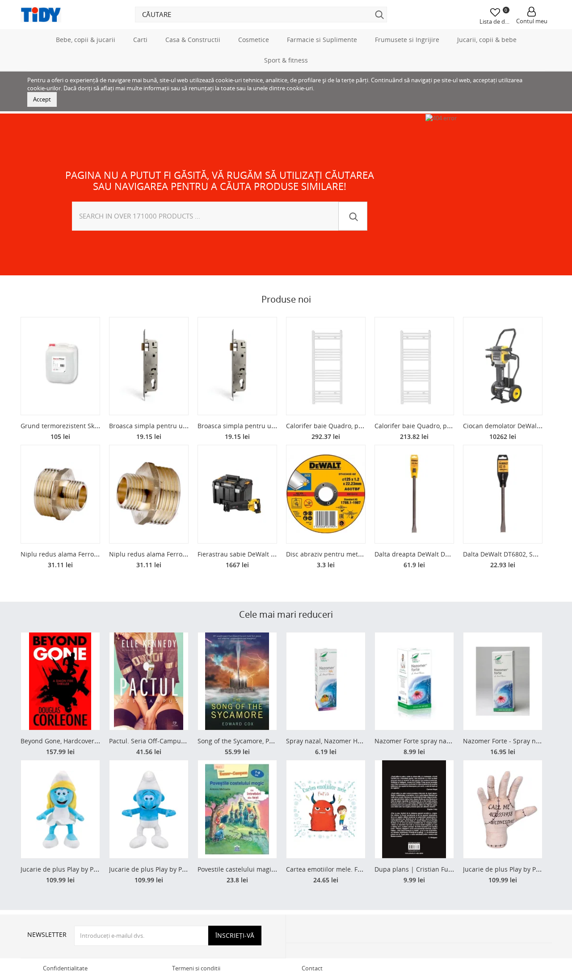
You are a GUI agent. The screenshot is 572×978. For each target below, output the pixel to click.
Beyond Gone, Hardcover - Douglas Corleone (87, 741)
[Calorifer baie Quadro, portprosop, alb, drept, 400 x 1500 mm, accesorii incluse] (414, 366)
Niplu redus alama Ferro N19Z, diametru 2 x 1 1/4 (183, 554)
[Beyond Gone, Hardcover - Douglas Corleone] (60, 681)
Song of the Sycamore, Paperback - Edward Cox (268, 741)
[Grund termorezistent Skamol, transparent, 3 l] (60, 366)
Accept (42, 99)
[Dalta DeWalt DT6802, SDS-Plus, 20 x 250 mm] (503, 494)
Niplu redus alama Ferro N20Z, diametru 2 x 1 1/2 (95, 554)
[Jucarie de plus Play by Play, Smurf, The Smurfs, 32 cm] (149, 809)
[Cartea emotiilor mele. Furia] (326, 809)
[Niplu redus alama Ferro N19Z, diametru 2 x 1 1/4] (149, 494)
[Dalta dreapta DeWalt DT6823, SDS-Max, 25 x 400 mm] (414, 494)
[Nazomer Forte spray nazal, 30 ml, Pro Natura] (414, 681)
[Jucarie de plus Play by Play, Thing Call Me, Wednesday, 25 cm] (503, 809)
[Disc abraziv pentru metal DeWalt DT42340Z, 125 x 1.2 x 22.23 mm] (326, 494)
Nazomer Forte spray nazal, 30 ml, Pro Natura (442, 741)
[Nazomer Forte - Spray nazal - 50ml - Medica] (503, 681)
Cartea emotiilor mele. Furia (328, 869)
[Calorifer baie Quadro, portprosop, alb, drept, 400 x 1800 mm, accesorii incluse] (326, 366)
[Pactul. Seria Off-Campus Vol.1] (149, 681)
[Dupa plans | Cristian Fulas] (414, 809)
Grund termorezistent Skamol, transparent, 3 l (89, 426)
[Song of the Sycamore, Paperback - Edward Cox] (237, 681)
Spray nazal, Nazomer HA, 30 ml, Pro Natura (351, 741)
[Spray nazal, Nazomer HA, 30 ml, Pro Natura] (326, 681)
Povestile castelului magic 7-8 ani (247, 869)
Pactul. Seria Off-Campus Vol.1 (154, 741)
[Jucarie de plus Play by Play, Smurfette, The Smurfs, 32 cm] (60, 809)
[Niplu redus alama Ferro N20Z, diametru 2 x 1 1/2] (60, 494)
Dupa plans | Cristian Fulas (415, 869)
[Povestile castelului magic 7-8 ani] (237, 809)
